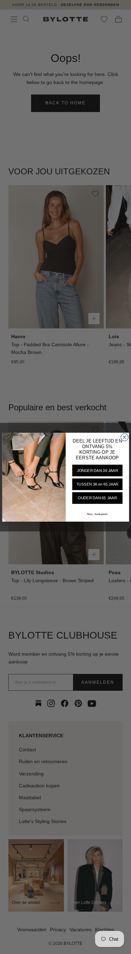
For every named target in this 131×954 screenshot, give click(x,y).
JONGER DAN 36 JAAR (97, 470)
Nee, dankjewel (97, 514)
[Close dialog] (124, 437)
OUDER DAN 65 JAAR (97, 498)
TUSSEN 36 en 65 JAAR (97, 484)
